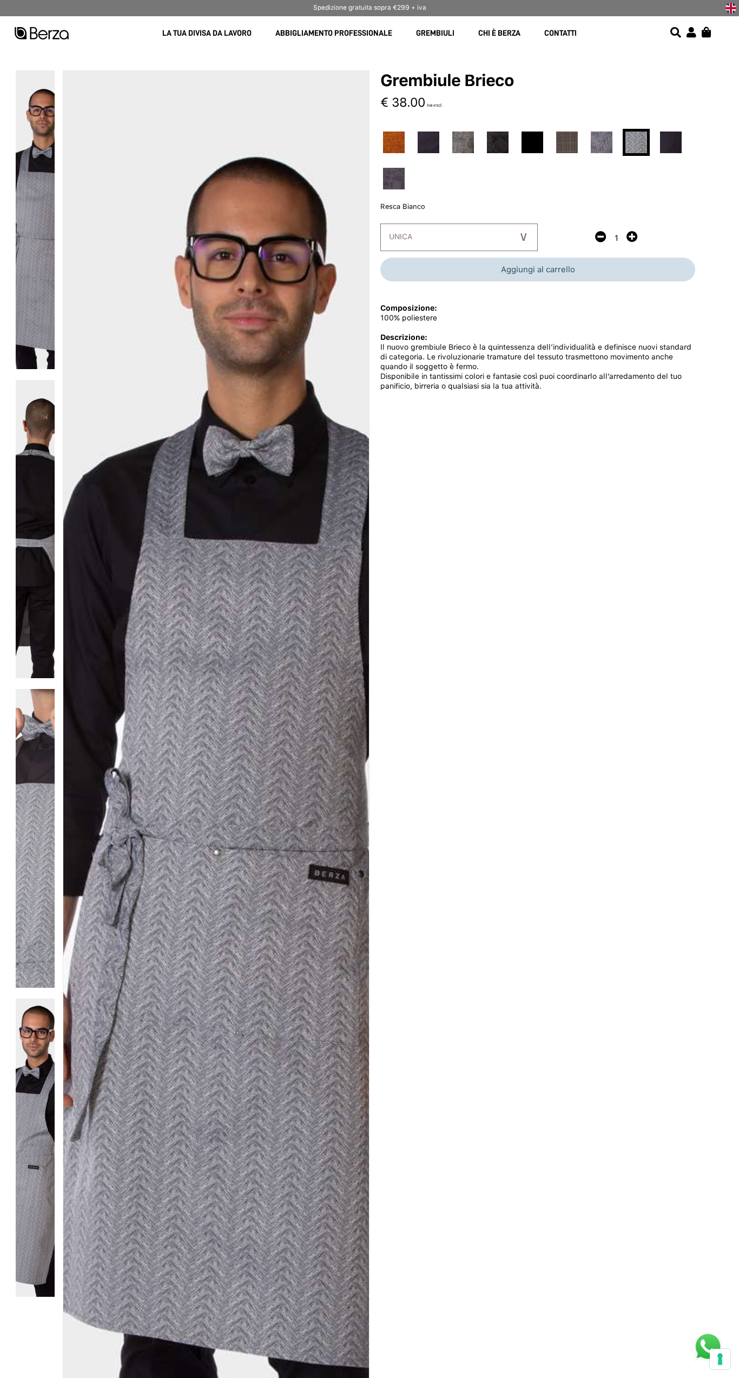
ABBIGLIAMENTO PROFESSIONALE (333, 33)
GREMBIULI (435, 33)
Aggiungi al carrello (538, 269)
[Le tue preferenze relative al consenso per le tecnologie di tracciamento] (720, 1359)
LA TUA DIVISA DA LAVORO (207, 33)
